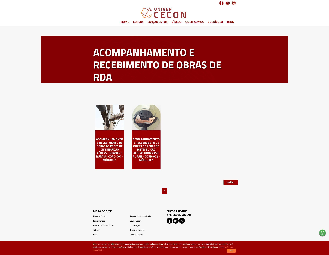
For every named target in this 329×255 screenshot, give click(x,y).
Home (125, 22)
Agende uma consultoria (140, 216)
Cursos (138, 22)
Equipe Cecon (135, 220)
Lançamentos (157, 22)
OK (231, 250)
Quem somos (194, 22)
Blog (230, 22)
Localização (135, 225)
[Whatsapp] (234, 3)
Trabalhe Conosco (137, 229)
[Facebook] (221, 3)
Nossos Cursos (99, 216)
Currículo (215, 22)
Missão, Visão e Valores (103, 225)
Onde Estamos (136, 234)
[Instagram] (227, 3)
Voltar (231, 182)
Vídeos (176, 22)
